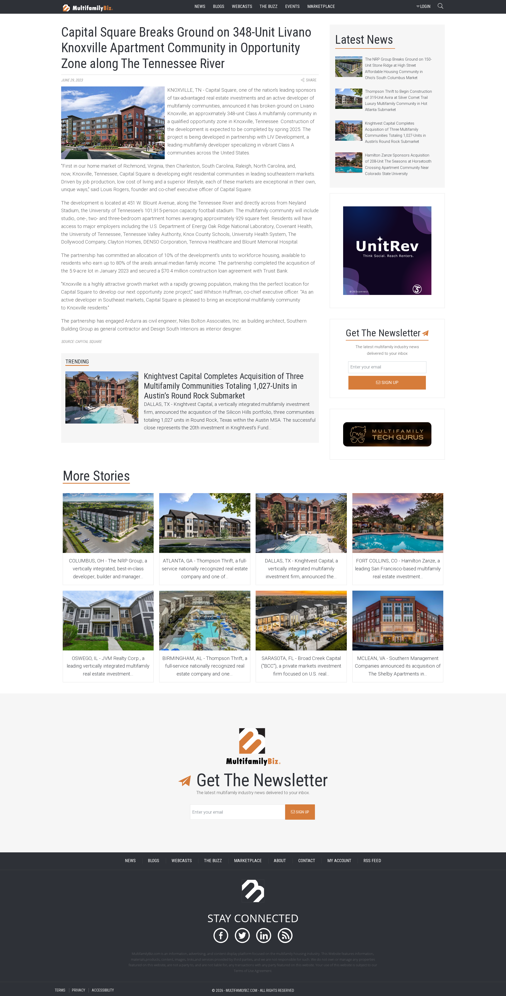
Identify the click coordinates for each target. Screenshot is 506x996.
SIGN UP (302, 812)
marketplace (321, 6)
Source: (81, 341)
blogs (218, 6)
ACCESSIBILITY (103, 990)
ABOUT (280, 860)
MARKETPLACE (248, 860)
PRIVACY (78, 990)
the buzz (269, 6)
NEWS (130, 860)
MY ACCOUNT (339, 860)
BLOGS (153, 860)
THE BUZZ (213, 860)
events (292, 6)
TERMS (60, 990)
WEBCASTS (182, 860)
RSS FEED (372, 860)
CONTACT (306, 860)
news (199, 6)
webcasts (242, 6)
